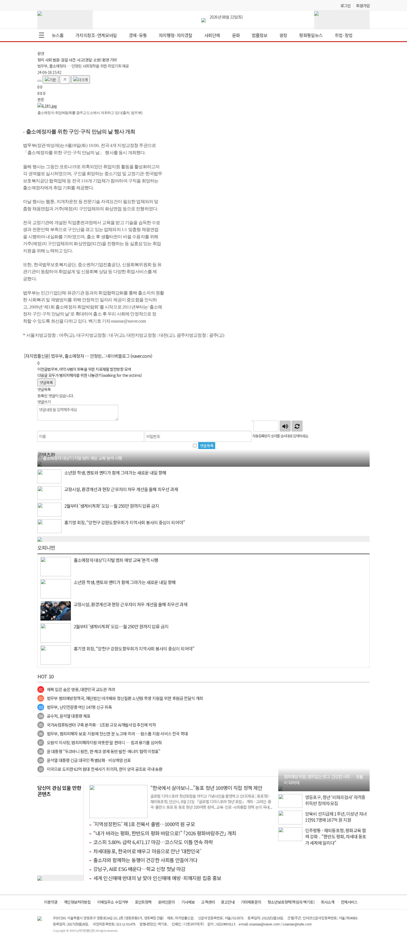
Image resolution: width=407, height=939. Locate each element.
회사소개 (327, 902)
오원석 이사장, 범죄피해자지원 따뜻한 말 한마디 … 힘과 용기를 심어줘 (100, 742)
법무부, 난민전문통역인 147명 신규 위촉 (75, 707)
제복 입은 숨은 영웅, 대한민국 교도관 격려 (77, 689)
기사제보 (188, 902)
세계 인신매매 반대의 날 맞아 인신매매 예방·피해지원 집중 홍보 (157, 877)
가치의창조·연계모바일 (96, 35)
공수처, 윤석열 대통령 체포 (64, 716)
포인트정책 (143, 902)
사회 (48, 60)
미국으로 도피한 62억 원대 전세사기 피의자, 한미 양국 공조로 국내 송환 (101, 769)
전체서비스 (349, 902)
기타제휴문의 (251, 902)
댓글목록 (46, 382)
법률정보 (259, 35)
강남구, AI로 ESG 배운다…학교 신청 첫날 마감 (139, 868)
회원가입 (363, 5)
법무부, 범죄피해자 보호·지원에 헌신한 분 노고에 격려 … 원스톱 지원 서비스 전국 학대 (113, 733)
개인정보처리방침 (77, 902)
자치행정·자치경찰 (175, 35)
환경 (105, 60)
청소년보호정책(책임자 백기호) (291, 902)
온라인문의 (166, 902)
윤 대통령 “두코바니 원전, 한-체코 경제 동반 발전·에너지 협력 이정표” (99, 751)
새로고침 (297, 426)
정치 (40, 60)
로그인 (346, 5)
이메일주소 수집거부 (112, 902)
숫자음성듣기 (285, 426)
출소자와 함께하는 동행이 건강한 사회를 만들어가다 (145, 859)
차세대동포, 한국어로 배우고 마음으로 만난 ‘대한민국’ (147, 851)
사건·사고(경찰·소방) (85, 60)
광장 (283, 35)
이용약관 (51, 902)
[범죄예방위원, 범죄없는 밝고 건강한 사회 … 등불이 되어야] (280, 788)
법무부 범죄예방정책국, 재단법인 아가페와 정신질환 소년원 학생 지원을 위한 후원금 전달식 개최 (121, 698)
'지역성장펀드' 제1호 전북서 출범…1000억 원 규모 (144, 824)
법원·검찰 (60, 60)
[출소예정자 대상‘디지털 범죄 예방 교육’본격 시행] (39, 463)
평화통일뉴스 (311, 35)
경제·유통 (138, 35)
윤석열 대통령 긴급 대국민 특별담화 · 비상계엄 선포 (85, 760)
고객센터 (208, 902)
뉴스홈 (57, 35)
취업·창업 (344, 35)
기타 (113, 60)
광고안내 (228, 902)
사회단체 (212, 35)
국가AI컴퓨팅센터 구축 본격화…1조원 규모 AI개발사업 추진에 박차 (97, 725)
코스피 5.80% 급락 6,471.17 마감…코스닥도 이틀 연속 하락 (153, 841)
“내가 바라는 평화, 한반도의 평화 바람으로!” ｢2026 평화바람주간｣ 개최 (164, 833)
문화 (236, 35)
